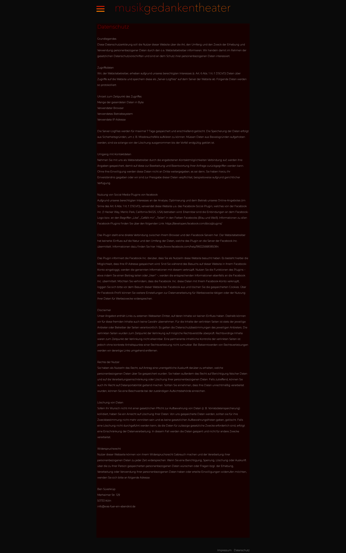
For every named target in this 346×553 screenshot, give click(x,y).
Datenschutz (242, 550)
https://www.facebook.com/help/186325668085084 (187, 246)
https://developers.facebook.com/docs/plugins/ (193, 223)
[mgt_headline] (173, 13)
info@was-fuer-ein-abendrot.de (116, 506)
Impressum (224, 550)
